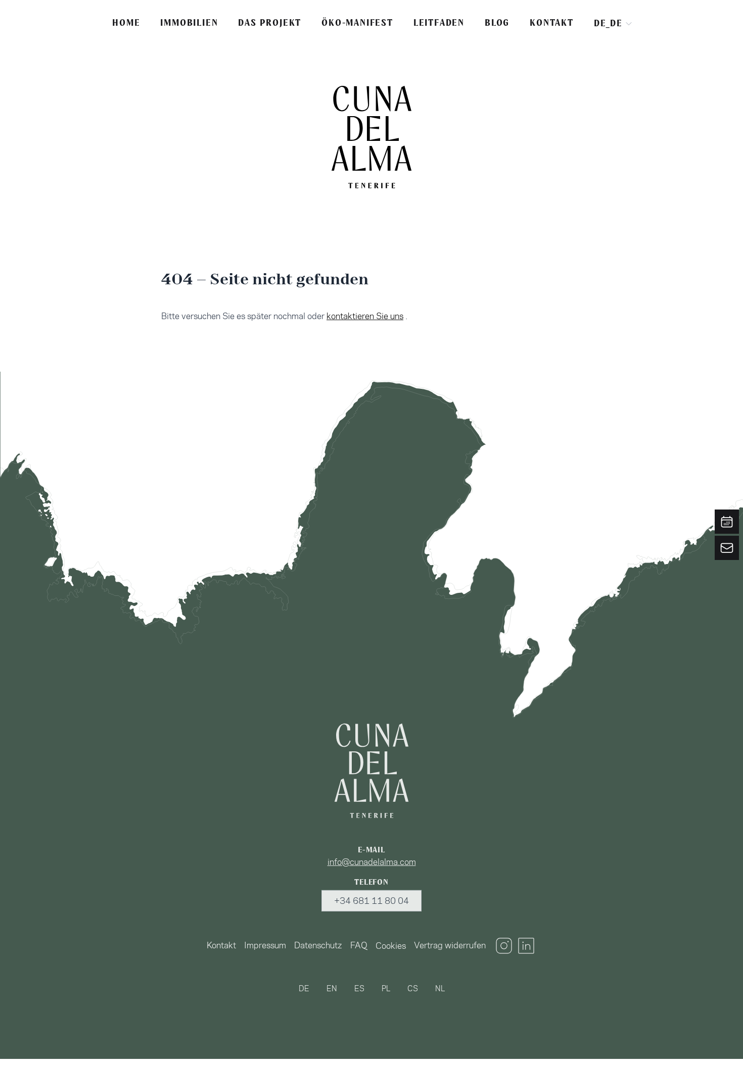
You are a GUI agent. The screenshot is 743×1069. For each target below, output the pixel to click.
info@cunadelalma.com (372, 862)
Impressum (265, 945)
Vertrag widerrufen (450, 945)
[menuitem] (221, 945)
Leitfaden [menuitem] (439, 23)
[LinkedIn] (526, 946)
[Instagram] (504, 946)
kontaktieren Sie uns (365, 316)
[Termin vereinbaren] (727, 522)
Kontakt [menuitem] (552, 23)
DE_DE (608, 23)
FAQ (358, 945)
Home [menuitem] (126, 23)
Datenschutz (318, 945)
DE (304, 988)
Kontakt (221, 945)
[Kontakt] (727, 548)
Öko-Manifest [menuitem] (357, 23)
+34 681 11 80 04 (371, 901)
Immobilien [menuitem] (189, 23)
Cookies (391, 946)
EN (332, 988)
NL (440, 988)
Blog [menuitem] (497, 23)
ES (359, 988)
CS (412, 988)
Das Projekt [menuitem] (269, 23)
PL (386, 988)
